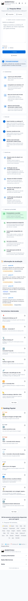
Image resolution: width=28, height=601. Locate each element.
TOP (2, 544)
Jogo (13, 538)
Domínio (24, 530)
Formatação (23, 535)
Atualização (5, 291)
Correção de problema (8, 271)
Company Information (8, 555)
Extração (11, 535)
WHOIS (11, 48)
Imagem (13, 530)
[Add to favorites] (25, 316)
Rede (21, 526)
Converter (23, 528)
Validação (17, 535)
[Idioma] (19, 3)
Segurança (5, 528)
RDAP (5, 48)
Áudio (17, 533)
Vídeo (4, 533)
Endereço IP (22, 533)
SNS (7, 535)
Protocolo (4, 46)
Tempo (3, 530)
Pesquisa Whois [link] (5, 546)
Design (8, 530)
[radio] (3, 47)
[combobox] (15, 522)
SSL (9, 538)
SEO (24, 526)
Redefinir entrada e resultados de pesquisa (17, 19)
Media (3, 564)
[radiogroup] (14, 48)
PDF (8, 533)
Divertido (17, 538)
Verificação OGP (6, 294)
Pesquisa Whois (17, 271)
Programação (12, 528)
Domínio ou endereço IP (8, 22)
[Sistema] (22, 3)
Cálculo (12, 533)
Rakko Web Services (7, 560)
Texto (17, 526)
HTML (18, 528)
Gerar (3, 535)
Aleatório (19, 530)
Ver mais (14, 402)
